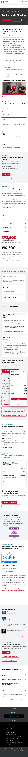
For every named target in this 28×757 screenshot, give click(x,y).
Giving (14, 720)
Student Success (9, 740)
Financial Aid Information (9, 502)
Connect (14, 708)
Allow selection (18, 401)
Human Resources (10, 730)
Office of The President (11, 734)
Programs (6, 5)
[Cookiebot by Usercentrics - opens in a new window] (23, 371)
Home (2, 5)
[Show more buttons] (25, 94)
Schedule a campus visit (9, 178)
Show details (23, 396)
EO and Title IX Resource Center (13, 736)
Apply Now (6, 20)
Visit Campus (16, 20)
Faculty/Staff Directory (11, 726)
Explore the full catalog (9, 374)
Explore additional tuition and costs (14, 484)
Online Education (10, 732)
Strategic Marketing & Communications (15, 742)
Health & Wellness (10, 728)
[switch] (25, 388)
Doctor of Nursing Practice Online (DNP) (13, 411)
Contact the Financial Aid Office (11, 506)
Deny (18, 404)
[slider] (14, 94)
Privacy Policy (13, 750)
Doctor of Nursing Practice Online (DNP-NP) (14, 415)
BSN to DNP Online (7, 400)
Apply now (6, 174)
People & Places (14, 716)
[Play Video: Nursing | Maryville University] (14, 87)
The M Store (8, 744)
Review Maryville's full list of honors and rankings (12, 636)
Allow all (18, 399)
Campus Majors (12, 5)
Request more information (10, 656)
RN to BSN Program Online (9, 397)
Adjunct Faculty (9, 724)
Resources (14, 712)
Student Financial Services (12, 738)
